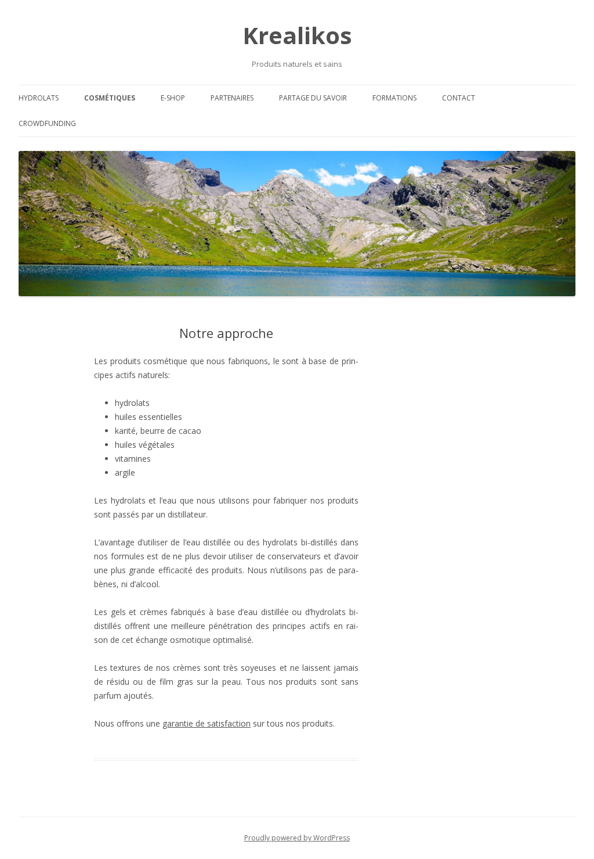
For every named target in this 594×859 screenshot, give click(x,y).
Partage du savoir (313, 98)
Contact (458, 98)
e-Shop (173, 98)
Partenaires (232, 98)
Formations (394, 98)
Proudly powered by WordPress (297, 838)
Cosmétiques (109, 98)
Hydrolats (39, 98)
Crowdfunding (47, 123)
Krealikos (297, 35)
